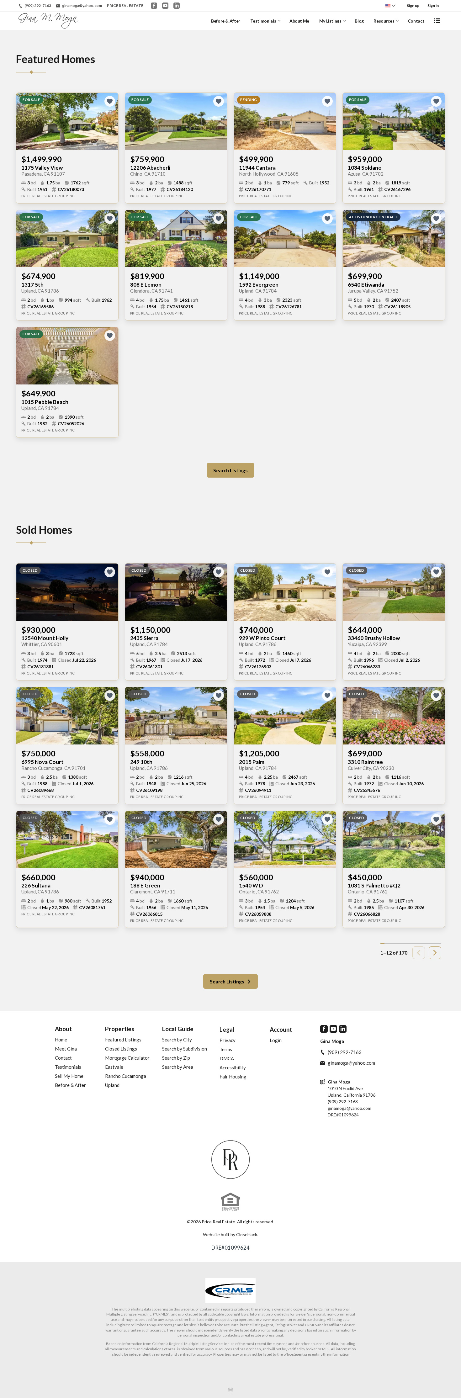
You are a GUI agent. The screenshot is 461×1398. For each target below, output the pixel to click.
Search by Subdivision (184, 1048)
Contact (416, 21)
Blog (359, 21)
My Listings (330, 21)
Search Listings (230, 470)
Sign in (433, 5)
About (63, 1028)
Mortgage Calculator (127, 1058)
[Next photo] (111, 121)
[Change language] (390, 5)
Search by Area (177, 1067)
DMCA (227, 1058)
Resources (384, 21)
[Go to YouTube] (165, 5)
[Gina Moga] (230, 1159)
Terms (226, 1049)
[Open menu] (437, 20)
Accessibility (233, 1067)
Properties (119, 1028)
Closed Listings (121, 1048)
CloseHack (246, 1234)
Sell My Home (69, 1076)
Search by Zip (176, 1058)
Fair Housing (233, 1076)
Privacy (228, 1040)
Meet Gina (66, 1048)
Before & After (225, 21)
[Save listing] (109, 101)
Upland (112, 1085)
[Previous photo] (23, 121)
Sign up (413, 5)
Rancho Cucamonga (125, 1076)
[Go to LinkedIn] (176, 5)
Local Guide (177, 1028)
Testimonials (263, 21)
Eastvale (114, 1067)
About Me (299, 21)
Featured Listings (123, 1039)
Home (61, 1039)
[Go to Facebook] (154, 5)
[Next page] (435, 952)
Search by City (177, 1039)
